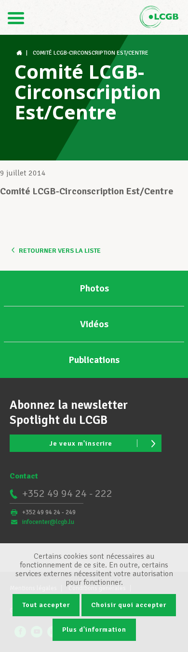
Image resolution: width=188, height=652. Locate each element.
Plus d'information (94, 629)
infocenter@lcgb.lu (48, 522)
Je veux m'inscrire (80, 443)
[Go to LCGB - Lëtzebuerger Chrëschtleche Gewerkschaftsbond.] (20, 53)
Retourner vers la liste (60, 250)
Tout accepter (46, 605)
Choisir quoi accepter (128, 605)
